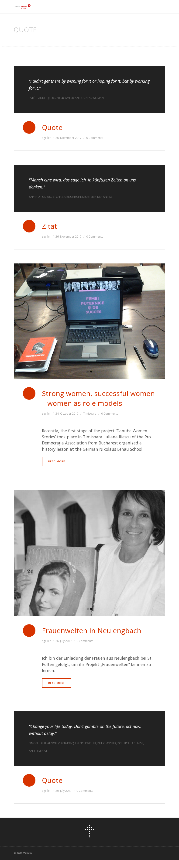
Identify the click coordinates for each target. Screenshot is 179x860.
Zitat (49, 226)
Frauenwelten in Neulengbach (91, 630)
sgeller (46, 138)
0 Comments (94, 138)
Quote (52, 127)
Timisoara (89, 414)
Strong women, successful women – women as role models (98, 398)
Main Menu (163, 7)
